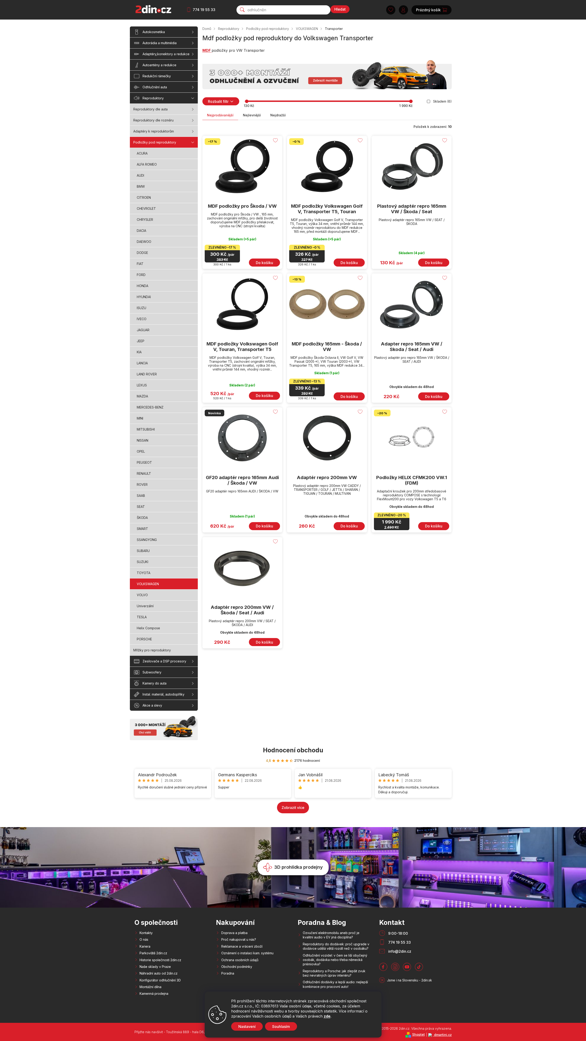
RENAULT (144, 473)
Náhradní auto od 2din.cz (159, 973)
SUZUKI (142, 562)
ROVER (142, 484)
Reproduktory (153, 98)
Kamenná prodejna (154, 993)
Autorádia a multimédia (160, 43)
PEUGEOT (144, 462)
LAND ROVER (147, 374)
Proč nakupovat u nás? (238, 939)
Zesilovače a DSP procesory (164, 661)
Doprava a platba (234, 933)
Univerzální (145, 606)
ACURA (142, 153)
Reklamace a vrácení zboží (241, 946)
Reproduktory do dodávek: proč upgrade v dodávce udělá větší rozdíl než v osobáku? (336, 946)
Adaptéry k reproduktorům (153, 131)
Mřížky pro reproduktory (152, 650)
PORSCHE (144, 639)
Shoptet (418, 1034)
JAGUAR (143, 330)
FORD (141, 275)
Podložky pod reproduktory (154, 142)
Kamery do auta (154, 683)
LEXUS (142, 385)
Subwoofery (152, 672)
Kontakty (146, 933)
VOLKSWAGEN (148, 584)
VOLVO (142, 595)
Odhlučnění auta (155, 87)
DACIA (141, 231)
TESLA (142, 617)
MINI (140, 418)
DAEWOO (144, 242)
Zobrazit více (293, 807)
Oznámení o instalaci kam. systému (247, 953)
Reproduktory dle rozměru (153, 120)
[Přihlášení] (403, 9)
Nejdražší (278, 115)
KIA (139, 352)
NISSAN (142, 440)
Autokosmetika (154, 32)
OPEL (141, 451)
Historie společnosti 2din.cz (160, 960)
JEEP (140, 341)
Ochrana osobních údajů (239, 960)
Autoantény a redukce (159, 65)
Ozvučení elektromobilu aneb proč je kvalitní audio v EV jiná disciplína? (331, 935)
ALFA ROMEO (147, 164)
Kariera (145, 946)
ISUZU (141, 308)
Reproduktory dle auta (150, 109)
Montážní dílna (150, 987)
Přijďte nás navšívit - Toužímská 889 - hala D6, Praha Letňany (180, 1032)
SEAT (141, 507)
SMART (142, 529)
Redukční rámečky (157, 76)
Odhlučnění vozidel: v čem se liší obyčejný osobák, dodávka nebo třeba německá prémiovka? (335, 959)
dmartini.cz (442, 1035)
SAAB (141, 495)
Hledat (340, 9)
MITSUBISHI (146, 429)
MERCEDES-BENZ (150, 407)
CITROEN (144, 197)
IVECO (141, 319)
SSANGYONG (147, 540)
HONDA (142, 286)
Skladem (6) (442, 101)
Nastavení (247, 1026)
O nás (144, 939)
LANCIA (142, 363)
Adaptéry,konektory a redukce (166, 54)
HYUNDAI (144, 297)
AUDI (140, 175)
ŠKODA (142, 518)
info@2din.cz (399, 951)
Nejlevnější (252, 115)
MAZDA (142, 396)
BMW (141, 186)
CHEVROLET (146, 208)
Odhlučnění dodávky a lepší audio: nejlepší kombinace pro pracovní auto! (335, 984)
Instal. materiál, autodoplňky (163, 694)
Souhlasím (281, 1026)
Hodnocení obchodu (293, 750)
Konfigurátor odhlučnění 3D (160, 980)
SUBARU (143, 551)
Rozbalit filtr (218, 101)
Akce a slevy (152, 705)
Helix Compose (148, 628)
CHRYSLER (145, 219)
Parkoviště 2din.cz (153, 953)
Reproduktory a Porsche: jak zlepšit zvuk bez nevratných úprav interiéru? (334, 973)
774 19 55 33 (204, 9)
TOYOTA (143, 573)
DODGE (142, 253)
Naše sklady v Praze (155, 967)
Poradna (227, 973)
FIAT (140, 264)
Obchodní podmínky (236, 967)
